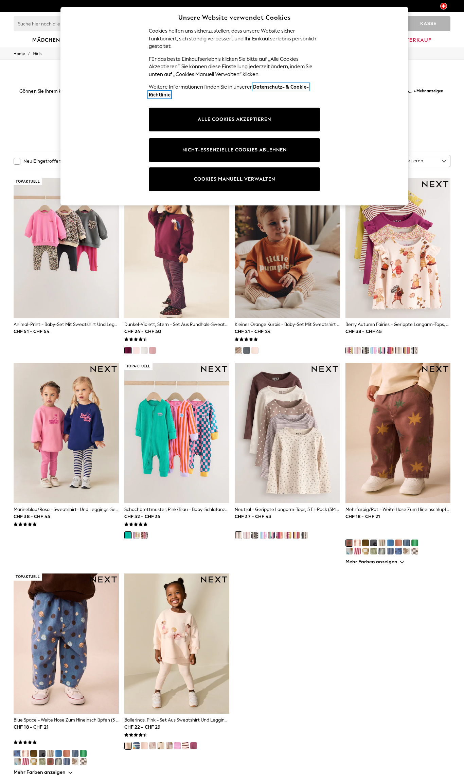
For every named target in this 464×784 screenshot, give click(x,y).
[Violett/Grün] (406, 350)
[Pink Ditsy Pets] (152, 350)
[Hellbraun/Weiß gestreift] (381, 543)
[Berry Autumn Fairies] (349, 350)
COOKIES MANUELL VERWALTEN (234, 179)
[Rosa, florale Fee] (144, 745)
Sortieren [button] (413, 161)
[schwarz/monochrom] (414, 350)
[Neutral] (398, 350)
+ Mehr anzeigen (428, 90)
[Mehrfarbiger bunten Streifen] (381, 551)
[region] (234, 106)
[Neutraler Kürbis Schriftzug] (254, 350)
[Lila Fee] (193, 745)
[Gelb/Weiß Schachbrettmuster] (365, 551)
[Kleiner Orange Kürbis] (238, 350)
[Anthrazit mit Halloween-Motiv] (246, 350)
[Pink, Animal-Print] (144, 535)
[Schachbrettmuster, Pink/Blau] (128, 535)
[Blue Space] (398, 551)
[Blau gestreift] (390, 551)
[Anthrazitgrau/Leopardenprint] (373, 543)
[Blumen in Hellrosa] (136, 350)
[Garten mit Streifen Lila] (185, 745)
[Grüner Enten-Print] (373, 551)
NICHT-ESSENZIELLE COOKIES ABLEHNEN (234, 150)
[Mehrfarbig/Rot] (349, 543)
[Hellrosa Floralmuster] (152, 745)
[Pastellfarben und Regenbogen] (373, 350)
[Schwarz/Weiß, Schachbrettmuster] (414, 551)
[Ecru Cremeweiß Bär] (406, 551)
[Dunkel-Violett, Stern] (128, 350)
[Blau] (390, 543)
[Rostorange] (398, 543)
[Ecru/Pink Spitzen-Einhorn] (144, 350)
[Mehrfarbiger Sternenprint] (349, 551)
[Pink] (357, 350)
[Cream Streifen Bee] (160, 745)
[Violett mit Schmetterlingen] (177, 745)
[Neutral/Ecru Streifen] (357, 543)
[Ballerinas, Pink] (128, 745)
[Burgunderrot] (390, 350)
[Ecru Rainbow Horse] (381, 350)
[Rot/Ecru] (357, 551)
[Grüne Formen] (365, 543)
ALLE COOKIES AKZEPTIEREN (234, 119)
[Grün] (414, 543)
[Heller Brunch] (136, 535)
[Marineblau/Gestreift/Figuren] (136, 745)
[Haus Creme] (169, 745)
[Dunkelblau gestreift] (406, 543)
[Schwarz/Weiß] (365, 350)
